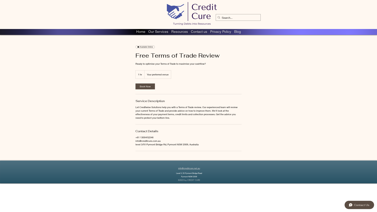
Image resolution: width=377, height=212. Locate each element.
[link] (145, 86)
